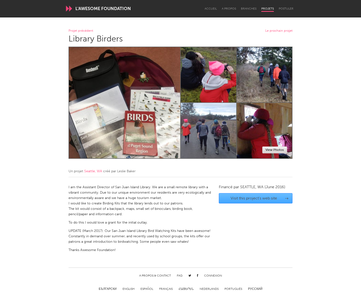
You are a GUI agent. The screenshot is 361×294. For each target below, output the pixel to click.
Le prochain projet (278, 30)
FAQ (179, 275)
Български (108, 289)
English (129, 289)
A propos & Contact (155, 275)
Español (146, 289)
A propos (229, 8)
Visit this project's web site (260, 198)
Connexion (213, 275)
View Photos (274, 150)
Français (166, 289)
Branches (248, 8)
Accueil (211, 8)
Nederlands (209, 289)
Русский (255, 289)
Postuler (286, 8)
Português (233, 289)
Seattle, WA (93, 171)
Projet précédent (81, 30)
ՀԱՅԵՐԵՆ (186, 289)
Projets (267, 8)
